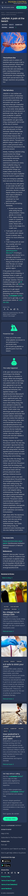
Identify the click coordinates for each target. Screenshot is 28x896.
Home (2, 12)
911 (21, 282)
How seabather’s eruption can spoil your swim (11, 736)
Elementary (18, 24)
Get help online (21, 7)
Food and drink (14, 606)
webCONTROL (15, 296)
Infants (12, 661)
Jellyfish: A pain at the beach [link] (8, 14)
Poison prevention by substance (14, 12)
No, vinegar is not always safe (11, 613)
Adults (11, 24)
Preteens (4, 27)
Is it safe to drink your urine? (13, 665)
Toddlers (19, 661)
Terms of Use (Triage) (8, 880)
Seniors (11, 27)
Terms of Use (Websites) (9, 884)
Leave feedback (6, 888)
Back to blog (6, 578)
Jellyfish (4, 24)
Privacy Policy (5, 876)
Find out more (7, 631)
